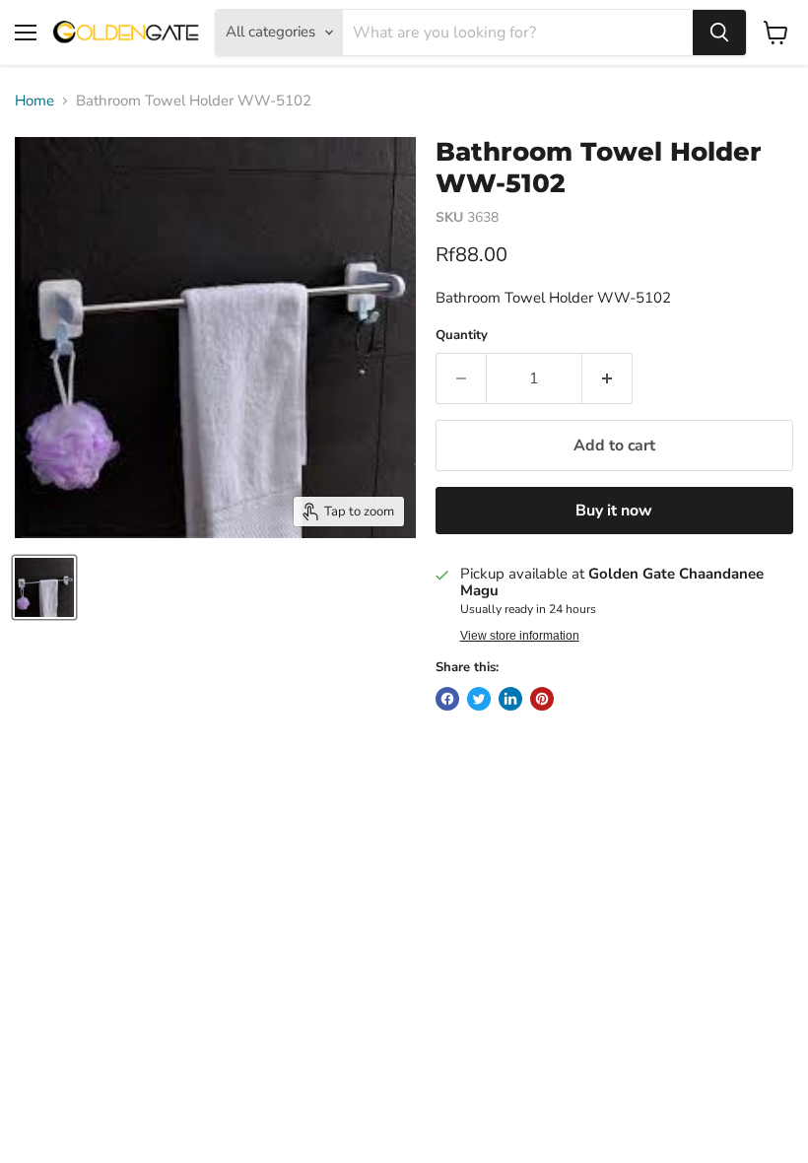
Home (34, 101)
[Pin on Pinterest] (542, 699)
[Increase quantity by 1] (607, 378)
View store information (519, 636)
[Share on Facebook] (447, 699)
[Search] (719, 32)
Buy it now (613, 510)
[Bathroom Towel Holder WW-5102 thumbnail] (44, 587)
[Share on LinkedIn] (510, 699)
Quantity (462, 335)
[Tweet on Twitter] (479, 699)
